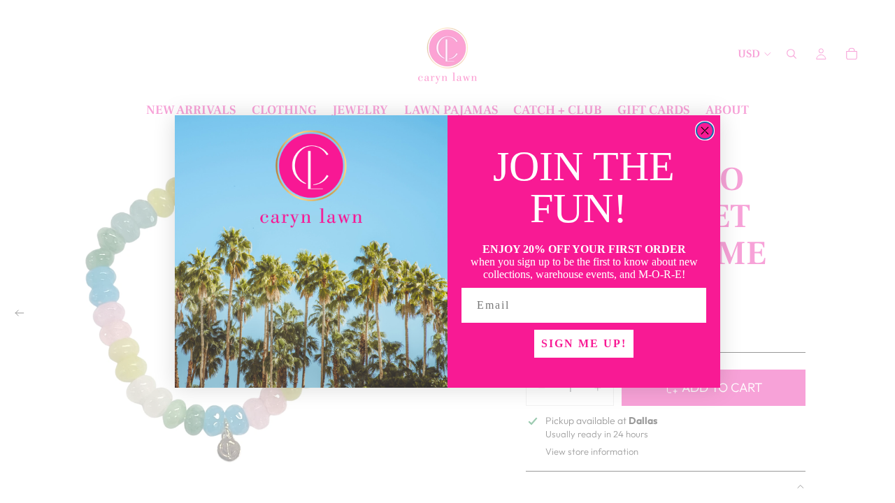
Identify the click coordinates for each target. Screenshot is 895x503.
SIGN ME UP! (583, 343)
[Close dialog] (704, 130)
